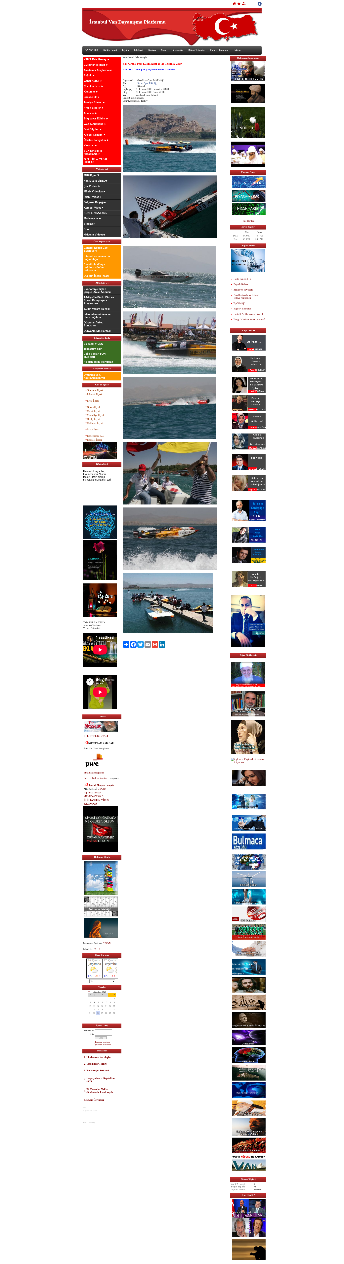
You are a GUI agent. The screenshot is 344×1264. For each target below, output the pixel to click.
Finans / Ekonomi (219, 50)
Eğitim (125, 50)
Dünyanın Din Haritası (97, 330)
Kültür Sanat (110, 50)
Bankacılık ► (92, 97)
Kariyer (152, 50)
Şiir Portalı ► (92, 186)
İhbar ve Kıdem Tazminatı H (97, 778)
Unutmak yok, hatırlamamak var (94, 376)
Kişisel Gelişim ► (95, 134)
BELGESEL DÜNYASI (96, 736)
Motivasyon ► (92, 218)
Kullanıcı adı (89, 1031)
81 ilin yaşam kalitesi (97, 308)
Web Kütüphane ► (95, 123)
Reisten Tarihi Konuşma (98, 361)
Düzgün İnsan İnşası (96, 275)
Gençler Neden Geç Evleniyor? (96, 249)
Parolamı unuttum (102, 1042)
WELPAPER (90, 803)
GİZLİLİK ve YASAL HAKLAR (96, 161)
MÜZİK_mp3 (91, 175)
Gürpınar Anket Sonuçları (93, 324)
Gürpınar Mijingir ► (96, 64)
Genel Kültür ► (93, 80)
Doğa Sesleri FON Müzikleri (95, 355)
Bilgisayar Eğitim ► (96, 118)
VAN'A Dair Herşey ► (97, 59)
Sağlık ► (89, 75)
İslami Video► (93, 196)
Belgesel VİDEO (93, 343)
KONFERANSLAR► (96, 213)
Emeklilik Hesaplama (94, 772)
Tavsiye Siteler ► (94, 102)
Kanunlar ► (91, 91)
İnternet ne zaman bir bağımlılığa (97, 258)
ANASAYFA (91, 50)
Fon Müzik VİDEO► (96, 180)
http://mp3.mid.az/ (92, 792)
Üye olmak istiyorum (102, 1044)
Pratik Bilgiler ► (94, 107)
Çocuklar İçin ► (94, 86)
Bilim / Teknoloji (196, 50)
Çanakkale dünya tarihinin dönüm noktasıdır (94, 267)
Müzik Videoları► (95, 191)
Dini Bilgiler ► (93, 129)
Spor (163, 50)
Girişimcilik (177, 50)
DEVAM (102, 788)
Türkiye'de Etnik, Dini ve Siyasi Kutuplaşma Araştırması (99, 300)
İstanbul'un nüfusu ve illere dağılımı (97, 316)
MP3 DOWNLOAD (94, 796)
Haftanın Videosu (94, 234)
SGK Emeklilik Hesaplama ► (93, 152)
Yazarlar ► (90, 145)
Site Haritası (248, 221)
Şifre (92, 1034)
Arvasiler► (90, 113)
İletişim (237, 50)
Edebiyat (138, 50)
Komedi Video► (94, 207)
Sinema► (90, 223)
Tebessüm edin (93, 348)
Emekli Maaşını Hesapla (101, 785)
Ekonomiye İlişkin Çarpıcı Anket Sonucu (97, 291)
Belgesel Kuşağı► (95, 202)
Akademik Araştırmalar (98, 70)
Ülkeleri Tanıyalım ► (96, 140)
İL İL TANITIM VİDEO (96, 800)
